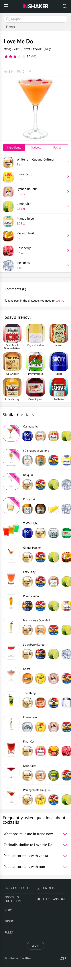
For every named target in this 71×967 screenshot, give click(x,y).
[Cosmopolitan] (11, 433)
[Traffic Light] (11, 530)
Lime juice (24, 206)
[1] (6, 56)
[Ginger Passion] (11, 554)
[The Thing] (11, 699)
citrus (17, 49)
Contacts (48, 888)
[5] (23, 56)
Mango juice (25, 220)
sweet (26, 49)
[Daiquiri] (11, 481)
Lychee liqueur (27, 191)
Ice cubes (23, 265)
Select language (54, 899)
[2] (10, 56)
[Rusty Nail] (11, 505)
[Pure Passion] (11, 602)
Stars (9, 910)
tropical (37, 49)
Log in (35, 946)
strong (7, 49)
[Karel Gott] (11, 772)
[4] (19, 56)
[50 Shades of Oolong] (11, 457)
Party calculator (17, 888)
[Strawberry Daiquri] (11, 651)
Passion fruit (25, 235)
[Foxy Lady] (11, 578)
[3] (15, 56)
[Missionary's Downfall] (11, 627)
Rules (9, 932)
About (9, 921)
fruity (48, 49)
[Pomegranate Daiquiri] (11, 796)
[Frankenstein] (11, 724)
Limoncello (24, 176)
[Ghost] (11, 675)
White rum (35, 161)
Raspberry (24, 250)
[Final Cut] (11, 748)
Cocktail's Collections (13, 899)
